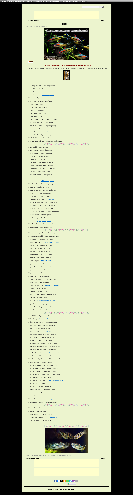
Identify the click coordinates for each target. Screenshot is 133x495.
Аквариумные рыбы (14, 1)
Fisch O (102, 20)
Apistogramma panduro (44, 221)
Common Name (46, 455)
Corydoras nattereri (44, 132)
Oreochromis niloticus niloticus (46, 301)
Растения (76, 1)
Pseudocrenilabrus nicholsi (51, 242)
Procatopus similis (46, 261)
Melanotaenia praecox (47, 181)
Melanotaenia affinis (55, 353)
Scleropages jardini (53, 399)
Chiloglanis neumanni (51, 199)
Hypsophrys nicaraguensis (51, 285)
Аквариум (84, 1)
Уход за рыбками (54, 1)
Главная (3, 1)
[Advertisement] (66, 15)
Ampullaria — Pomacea (32, 20)
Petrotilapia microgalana (46, 319)
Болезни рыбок (67, 1)
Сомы (32, 1)
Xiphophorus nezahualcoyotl (56, 380)
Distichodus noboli (46, 331)
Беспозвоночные (41, 1)
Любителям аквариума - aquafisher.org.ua (60, 489)
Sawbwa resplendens (48, 95)
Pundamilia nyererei (51, 417)
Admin (45, 26)
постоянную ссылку (66, 455)
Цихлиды (26, 1)
